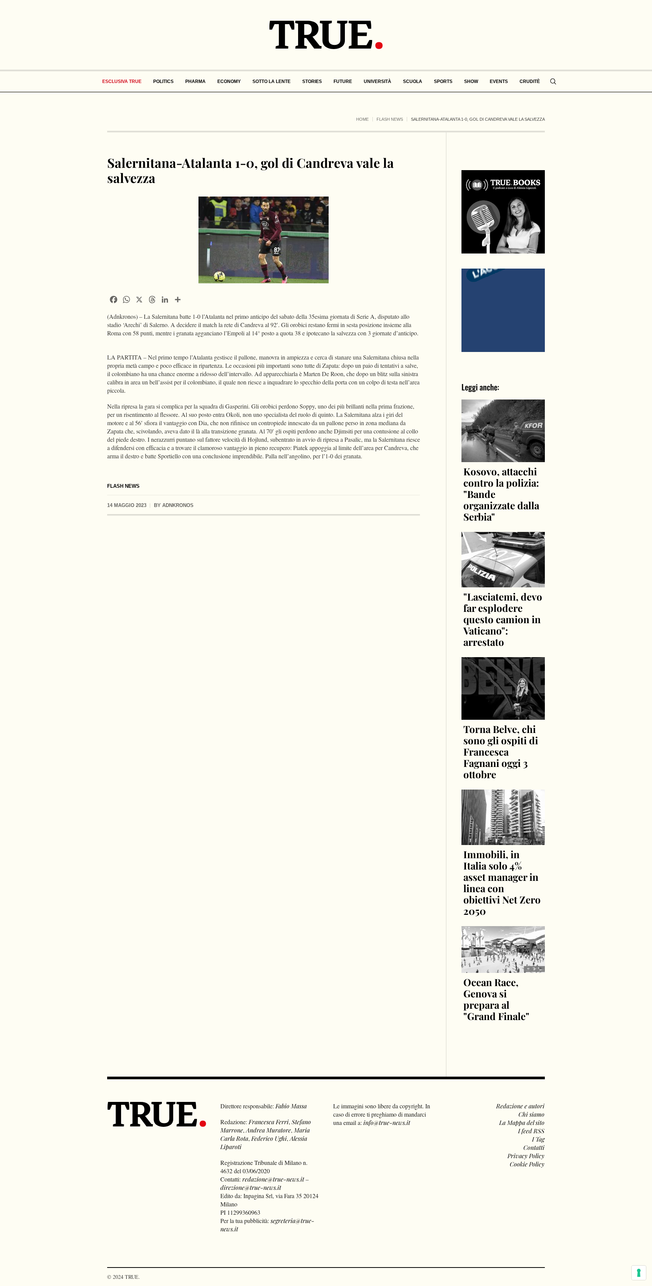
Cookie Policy (527, 1164)
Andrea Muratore (268, 1130)
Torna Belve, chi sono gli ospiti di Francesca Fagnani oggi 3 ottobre (500, 751)
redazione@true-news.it (273, 1179)
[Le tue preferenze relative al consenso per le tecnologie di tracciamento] (639, 1273)
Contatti (533, 1147)
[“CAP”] (503, 309)
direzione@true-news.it (250, 1187)
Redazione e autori (520, 1106)
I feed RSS (531, 1131)
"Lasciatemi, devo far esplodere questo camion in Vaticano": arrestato (502, 619)
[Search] (553, 81)
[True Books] (503, 249)
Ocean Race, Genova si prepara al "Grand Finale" (496, 999)
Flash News (390, 119)
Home (362, 119)
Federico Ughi (269, 1138)
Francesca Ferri (269, 1122)
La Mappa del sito (521, 1122)
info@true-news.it (386, 1122)
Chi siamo (531, 1114)
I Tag (538, 1139)
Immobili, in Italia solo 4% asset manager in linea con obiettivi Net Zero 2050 (502, 882)
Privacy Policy (525, 1156)
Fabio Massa (291, 1106)
